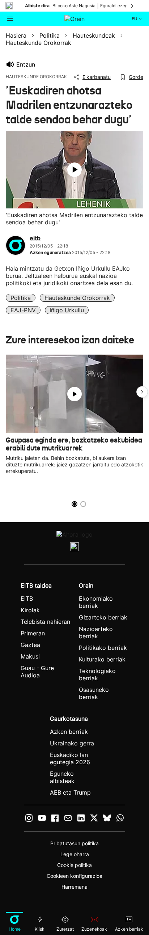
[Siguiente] (133, 5)
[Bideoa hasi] (74, 169)
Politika (20, 297)
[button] (142, 392)
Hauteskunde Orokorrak (77, 297)
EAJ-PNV (23, 310)
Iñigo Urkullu (67, 310)
